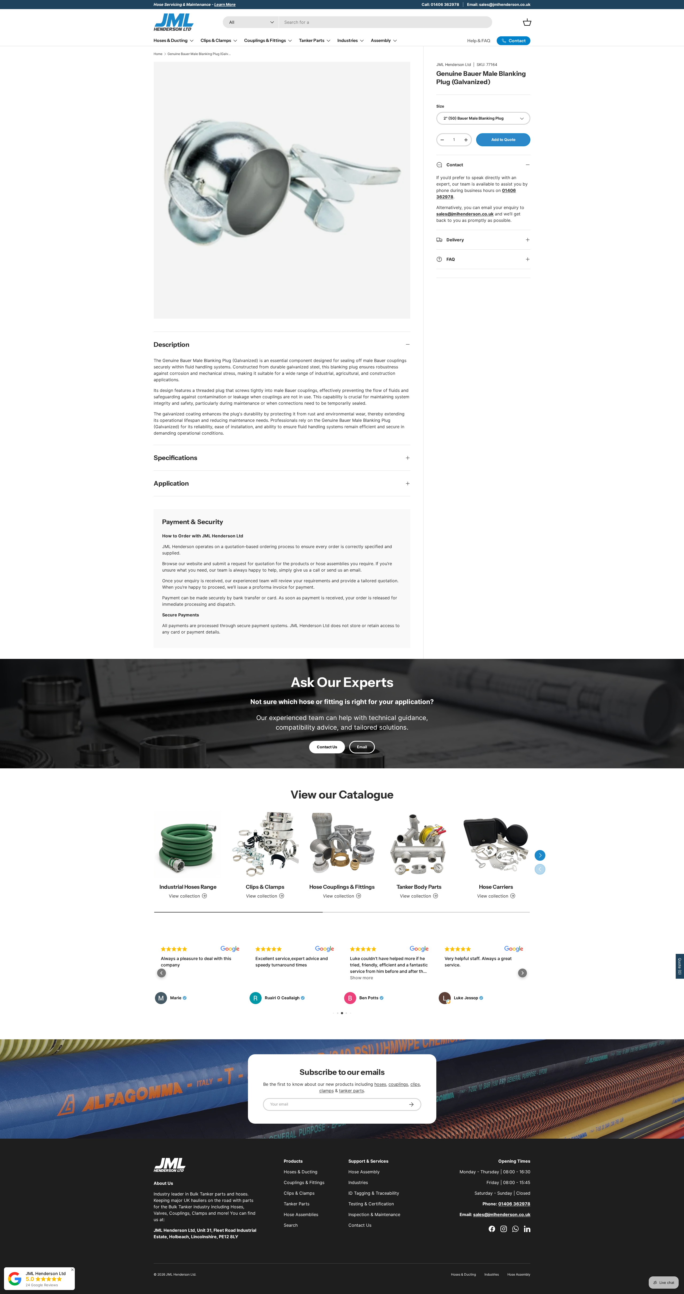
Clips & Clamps (216, 40)
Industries (347, 40)
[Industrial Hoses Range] (188, 844)
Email (362, 747)
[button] (161, 973)
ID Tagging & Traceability (373, 1193)
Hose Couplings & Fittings (342, 887)
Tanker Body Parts (419, 887)
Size (440, 106)
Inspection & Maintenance (374, 1214)
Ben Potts (274, 998)
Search (291, 1225)
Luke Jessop (371, 998)
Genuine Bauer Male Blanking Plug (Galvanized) (200, 54)
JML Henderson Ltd (453, 64)
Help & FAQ (478, 40)
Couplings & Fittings (265, 40)
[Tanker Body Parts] (419, 844)
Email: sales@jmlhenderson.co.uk (498, 4)
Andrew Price (467, 998)
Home (158, 54)
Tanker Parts (311, 40)
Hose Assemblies (301, 1214)
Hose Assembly (364, 1171)
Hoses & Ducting (171, 40)
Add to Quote (503, 139)
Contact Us (327, 747)
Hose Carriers (496, 887)
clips (415, 1084)
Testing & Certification (371, 1203)
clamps (326, 1090)
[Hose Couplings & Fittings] (342, 844)
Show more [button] (266, 977)
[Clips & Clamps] (265, 844)
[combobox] (357, 22)
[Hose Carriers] (496, 844)
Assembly (381, 40)
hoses (380, 1084)
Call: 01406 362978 (440, 4)
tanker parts (351, 1090)
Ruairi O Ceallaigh (187, 998)
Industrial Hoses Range (188, 887)
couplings (398, 1084)
